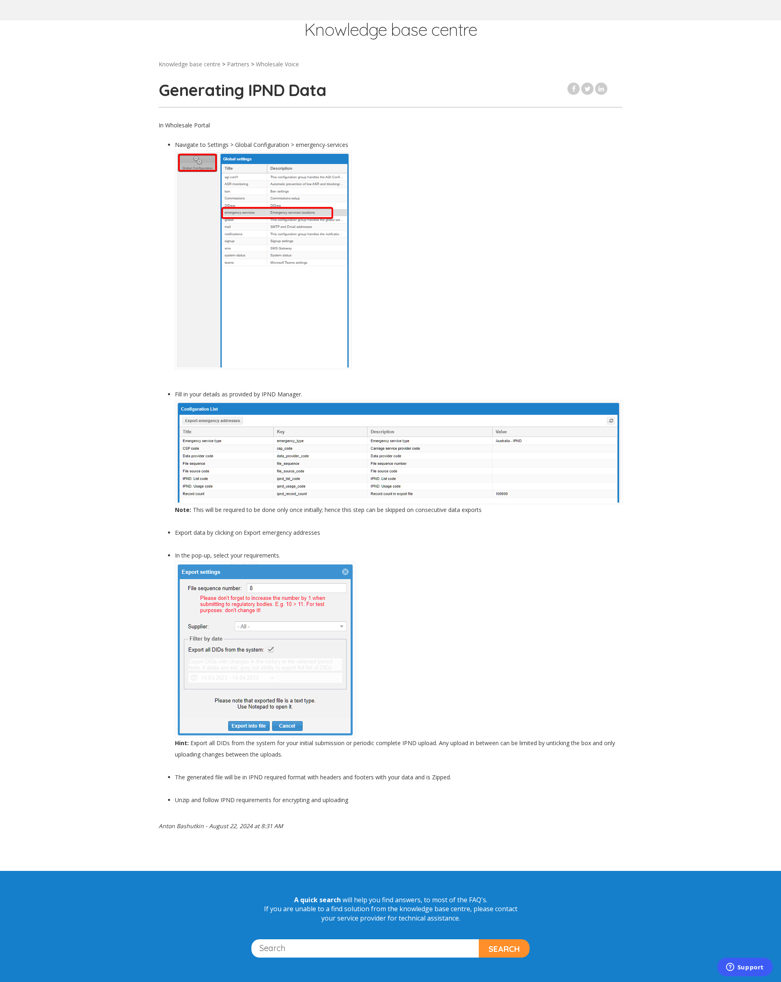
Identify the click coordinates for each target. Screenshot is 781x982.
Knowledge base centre (189, 64)
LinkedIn (601, 89)
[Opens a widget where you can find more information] (745, 968)
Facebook (573, 89)
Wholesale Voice (277, 64)
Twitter (587, 89)
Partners (238, 64)
